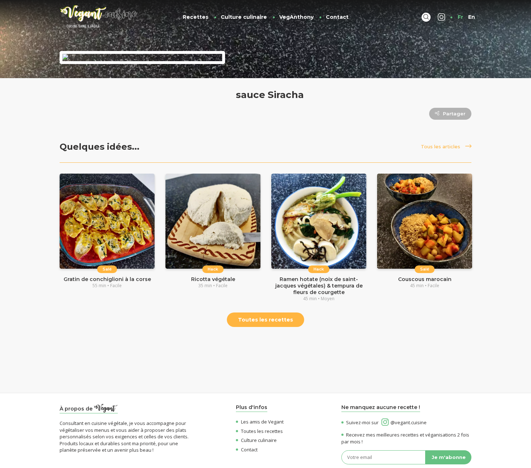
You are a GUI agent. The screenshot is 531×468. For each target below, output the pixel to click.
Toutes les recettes (265, 319)
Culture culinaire (244, 17)
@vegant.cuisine (408, 422)
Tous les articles (441, 146)
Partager (454, 113)
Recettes (195, 17)
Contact (337, 17)
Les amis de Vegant (262, 421)
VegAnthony (296, 17)
